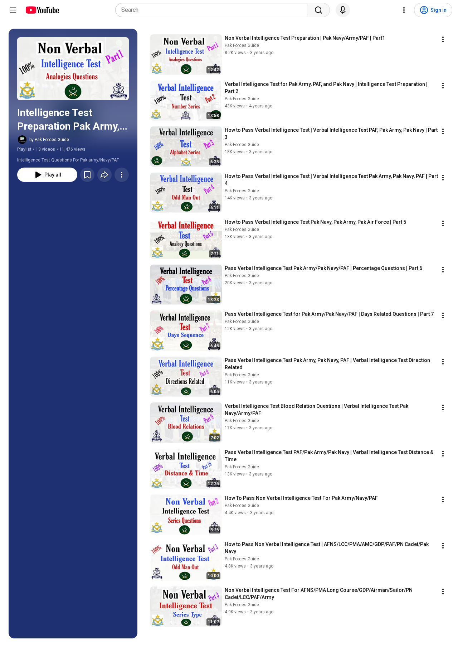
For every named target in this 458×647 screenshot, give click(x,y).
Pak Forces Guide (242, 45)
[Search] (318, 10)
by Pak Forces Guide (49, 139)
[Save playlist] (87, 175)
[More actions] (121, 175)
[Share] (104, 175)
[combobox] (213, 10)
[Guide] (13, 10)
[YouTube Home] (42, 10)
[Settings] (404, 10)
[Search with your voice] (343, 10)
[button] (73, 68)
